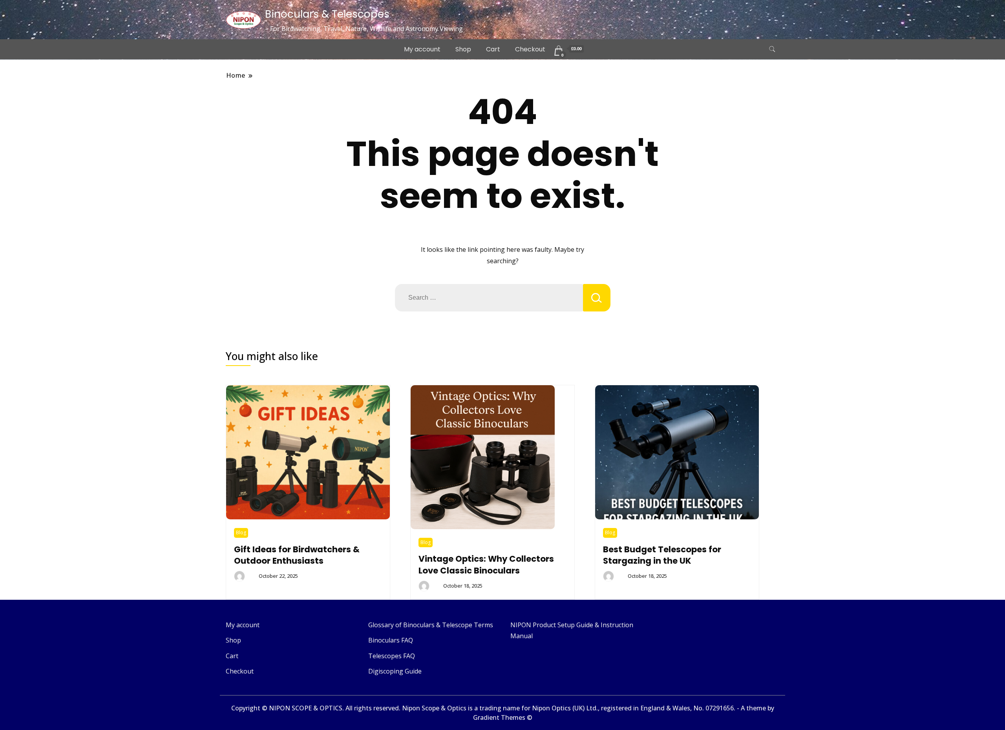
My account (422, 49)
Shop (463, 49)
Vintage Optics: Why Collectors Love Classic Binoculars (486, 564)
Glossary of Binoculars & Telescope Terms (430, 625)
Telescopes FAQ (391, 656)
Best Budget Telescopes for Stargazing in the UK (662, 555)
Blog (241, 532)
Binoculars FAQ (390, 640)
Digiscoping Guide (395, 671)
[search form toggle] (772, 49)
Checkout (530, 49)
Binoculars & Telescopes (327, 14)
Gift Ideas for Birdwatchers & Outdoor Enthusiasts (297, 555)
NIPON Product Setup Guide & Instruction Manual (571, 630)
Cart (493, 49)
